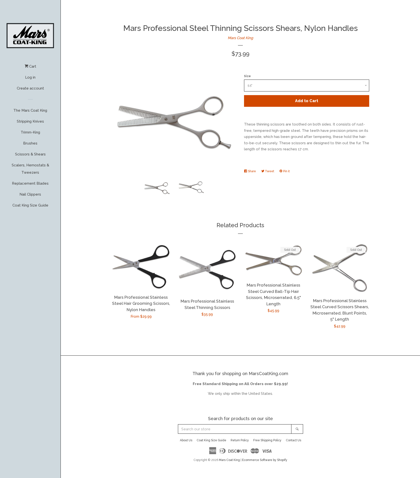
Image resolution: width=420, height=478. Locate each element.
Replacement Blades (30, 183)
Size (247, 76)
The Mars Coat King (30, 110)
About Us (186, 440)
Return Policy (240, 440)
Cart (32, 66)
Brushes (30, 143)
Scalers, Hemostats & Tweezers (30, 169)
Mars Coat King (240, 38)
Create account (30, 88)
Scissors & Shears (30, 154)
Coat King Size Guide (30, 205)
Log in (30, 77)
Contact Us (293, 440)
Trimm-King (30, 132)
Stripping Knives (30, 121)
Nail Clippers (30, 194)
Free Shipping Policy (267, 440)
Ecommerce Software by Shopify (264, 460)
